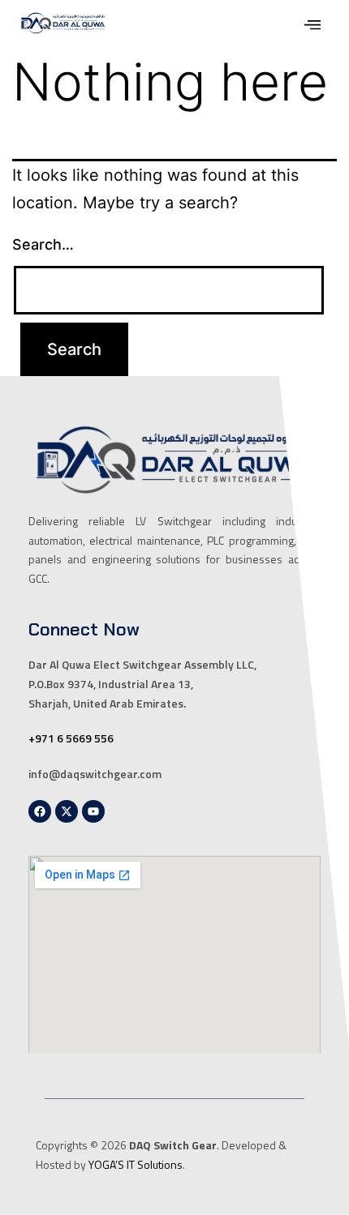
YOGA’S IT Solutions (135, 1164)
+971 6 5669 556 (71, 738)
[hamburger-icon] (312, 26)
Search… (43, 244)
